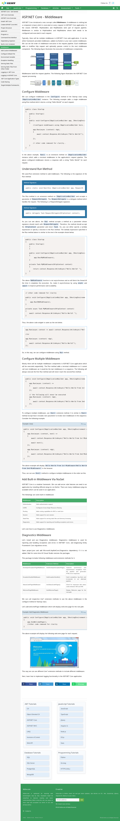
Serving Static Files (7, 63)
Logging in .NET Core (8, 72)
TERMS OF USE (30, 817)
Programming (31, 8)
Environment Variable (8, 57)
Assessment (66, 8)
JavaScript (18, 8)
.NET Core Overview (7, 15)
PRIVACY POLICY (39, 817)
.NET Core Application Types (10, 79)
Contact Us (28, 811)
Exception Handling (7, 60)
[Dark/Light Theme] (113, 8)
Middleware (5, 47)
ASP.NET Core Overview (8, 18)
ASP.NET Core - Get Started (9, 12)
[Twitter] (113, 3)
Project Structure (6, 28)
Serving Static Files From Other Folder (9, 68)
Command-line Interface (9, 37)
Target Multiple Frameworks (10, 85)
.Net (8, 8)
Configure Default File (8, 54)
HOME (24, 817)
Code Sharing (5, 82)
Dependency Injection (8, 41)
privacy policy (27, 804)
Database (45, 8)
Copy (84, 424)
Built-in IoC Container (8, 44)
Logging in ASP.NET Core (9, 75)
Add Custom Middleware (9, 50)
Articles (56, 8)
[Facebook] (109, 3)
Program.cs (4, 34)
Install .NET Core (6, 21)
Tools (77, 8)
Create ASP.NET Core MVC (9, 24)
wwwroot (4, 31)
